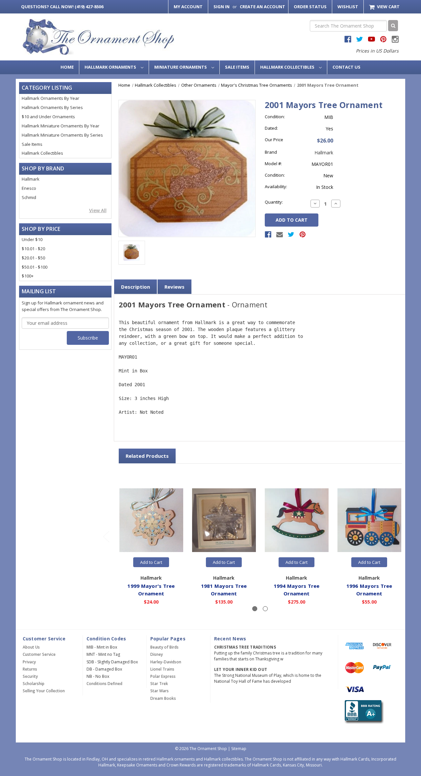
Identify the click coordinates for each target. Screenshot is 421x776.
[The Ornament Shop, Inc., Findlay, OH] (363, 712)
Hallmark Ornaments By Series (52, 107)
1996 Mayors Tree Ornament (369, 590)
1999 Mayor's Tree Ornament (151, 590)
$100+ (28, 276)
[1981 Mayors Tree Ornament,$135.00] (224, 520)
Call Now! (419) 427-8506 (62, 7)
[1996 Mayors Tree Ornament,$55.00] (369, 520)
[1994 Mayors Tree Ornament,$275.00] (297, 520)
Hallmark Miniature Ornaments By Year (60, 126)
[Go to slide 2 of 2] (105, 536)
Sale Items (237, 67)
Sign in (221, 7)
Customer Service (39, 654)
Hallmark (30, 179)
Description (135, 286)
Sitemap (238, 748)
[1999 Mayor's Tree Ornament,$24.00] (151, 520)
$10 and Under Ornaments (48, 117)
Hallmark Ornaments (111, 67)
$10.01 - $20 (33, 249)
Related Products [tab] (147, 456)
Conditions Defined (104, 683)
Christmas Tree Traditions (245, 647)
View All (98, 210)
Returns (30, 669)
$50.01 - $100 (34, 267)
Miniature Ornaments (181, 67)
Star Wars (159, 691)
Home (67, 67)
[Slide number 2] (265, 608)
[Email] (279, 234)
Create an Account (262, 7)
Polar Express (163, 676)
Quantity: (274, 202)
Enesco (29, 188)
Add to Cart (151, 562)
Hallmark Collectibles (287, 67)
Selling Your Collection (44, 691)
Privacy (29, 662)
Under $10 (32, 239)
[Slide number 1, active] (254, 608)
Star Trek (159, 683)
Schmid (29, 197)
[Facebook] (268, 234)
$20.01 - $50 (33, 258)
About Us (31, 647)
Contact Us (346, 67)
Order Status (310, 7)
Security (30, 676)
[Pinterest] (302, 234)
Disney (156, 654)
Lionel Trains (162, 669)
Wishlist (347, 7)
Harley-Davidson (165, 662)
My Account (188, 7)
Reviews (174, 286)
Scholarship (33, 683)
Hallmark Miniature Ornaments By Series (62, 135)
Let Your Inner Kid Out (240, 669)
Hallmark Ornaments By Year (50, 98)
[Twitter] (291, 234)
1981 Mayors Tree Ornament (224, 590)
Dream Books (163, 698)
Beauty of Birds (164, 647)
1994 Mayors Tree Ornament (297, 590)
